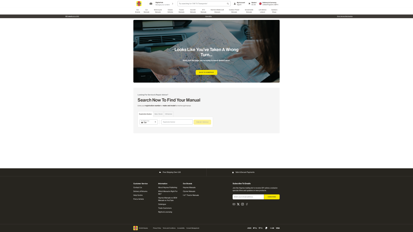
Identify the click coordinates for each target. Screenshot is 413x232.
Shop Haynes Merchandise (345, 16)
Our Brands (137, 11)
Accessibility (181, 228)
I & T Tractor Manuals (191, 195)
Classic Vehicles (170, 11)
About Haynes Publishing (167, 187)
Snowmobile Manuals (249, 11)
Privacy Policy (157, 228)
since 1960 (72, 16)
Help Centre (138, 195)
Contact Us (137, 187)
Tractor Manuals (181, 11)
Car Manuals (146, 11)
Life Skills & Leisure (262, 11)
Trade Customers (165, 208)
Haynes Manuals (189, 187)
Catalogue (162, 204)
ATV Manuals (203, 11)
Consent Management (192, 228)
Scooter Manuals (193, 11)
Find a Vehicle (138, 199)
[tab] (145, 114)
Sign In (239, 4)
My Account (241, 3)
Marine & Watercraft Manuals (217, 11)
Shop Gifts (208, 16)
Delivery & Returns (140, 191)
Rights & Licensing (165, 212)
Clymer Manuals (189, 191)
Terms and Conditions (169, 228)
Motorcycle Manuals (158, 11)
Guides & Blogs (274, 11)
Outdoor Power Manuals (234, 11)
